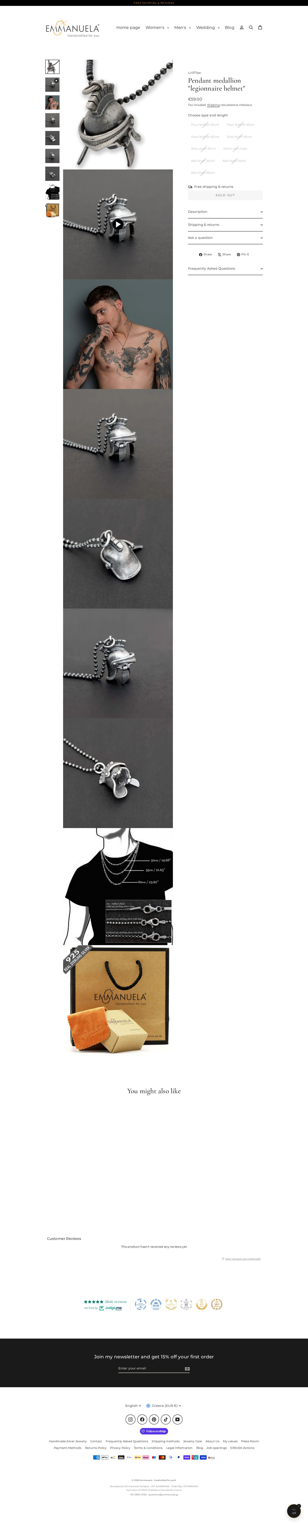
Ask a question (200, 238)
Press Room (250, 1441)
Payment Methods (67, 1448)
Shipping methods (166, 1441)
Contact (96, 1441)
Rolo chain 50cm (239, 136)
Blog (229, 27)
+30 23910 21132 (138, 1494)
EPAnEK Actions (242, 1448)
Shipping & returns (203, 225)
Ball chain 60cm (203, 173)
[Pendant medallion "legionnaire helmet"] (52, 85)
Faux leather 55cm (240, 125)
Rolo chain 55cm (203, 149)
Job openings (217, 1448)
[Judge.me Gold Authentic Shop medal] (171, 1304)
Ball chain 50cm (203, 161)
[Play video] (118, 224)
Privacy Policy (120, 1448)
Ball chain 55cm (234, 161)
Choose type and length (208, 115)
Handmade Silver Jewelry (68, 1441)
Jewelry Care (192, 1441)
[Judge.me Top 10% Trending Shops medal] (216, 1304)
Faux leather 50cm (205, 125)
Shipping (213, 105)
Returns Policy (96, 1448)
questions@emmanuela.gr (163, 1494)
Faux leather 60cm (205, 136)
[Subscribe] (187, 1368)
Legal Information (179, 1448)
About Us (212, 1441)
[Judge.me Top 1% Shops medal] (201, 1304)
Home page (128, 27)
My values (230, 1441)
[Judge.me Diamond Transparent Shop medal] (140, 1304)
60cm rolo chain (235, 149)
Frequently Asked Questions (211, 268)
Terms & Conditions (148, 1448)
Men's (180, 27)
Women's (156, 27)
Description (197, 212)
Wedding (206, 27)
